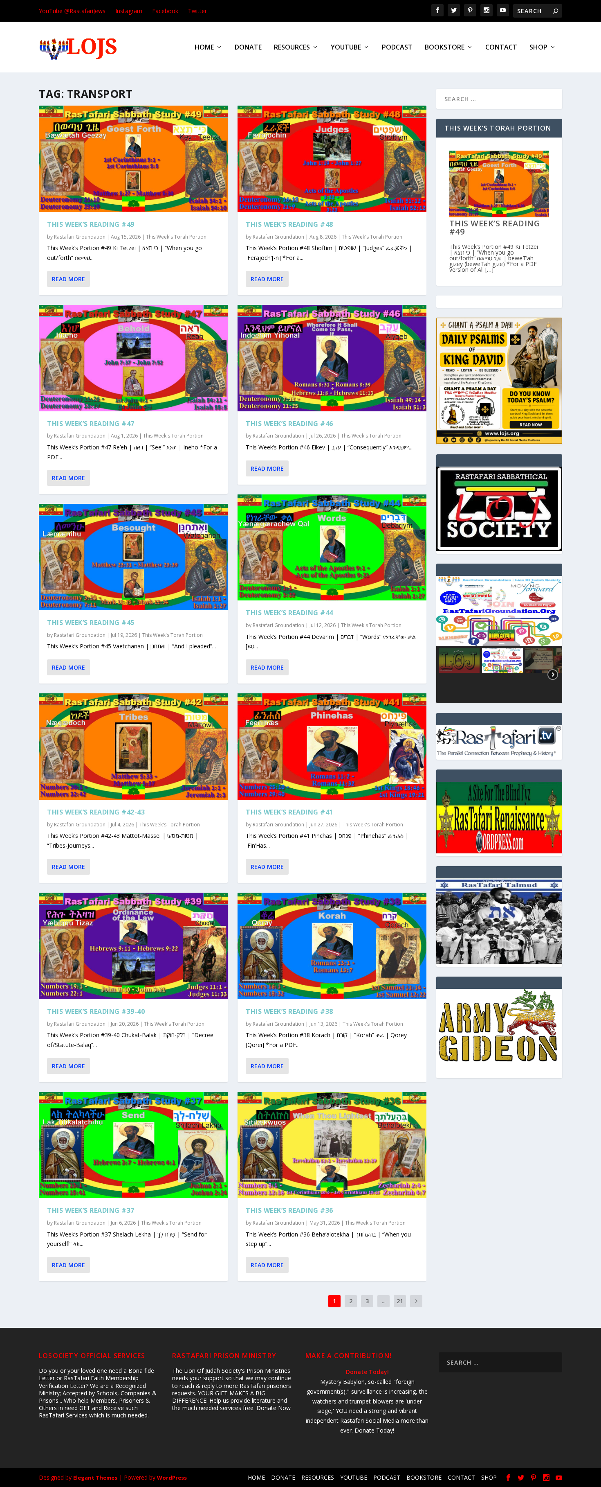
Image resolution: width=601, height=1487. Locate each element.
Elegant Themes (95, 1477)
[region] (499, 639)
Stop (503, 269)
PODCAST (397, 48)
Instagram (128, 11)
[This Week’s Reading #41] (332, 746)
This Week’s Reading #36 (289, 1210)
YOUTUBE (346, 48)
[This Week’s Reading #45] (133, 557)
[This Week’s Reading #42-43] (133, 746)
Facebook (165, 11)
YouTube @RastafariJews (72, 11)
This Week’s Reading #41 (289, 812)
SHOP (538, 48)
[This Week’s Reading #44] (332, 547)
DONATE (248, 48)
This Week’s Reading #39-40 (96, 1011)
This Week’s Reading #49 (91, 224)
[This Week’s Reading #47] (133, 358)
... (384, 1301)
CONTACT (501, 48)
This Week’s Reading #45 (91, 622)
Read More (68, 279)
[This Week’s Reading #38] (332, 946)
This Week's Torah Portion (176, 236)
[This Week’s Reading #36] (332, 1145)
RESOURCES (292, 48)
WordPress (172, 1477)
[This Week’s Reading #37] (133, 1145)
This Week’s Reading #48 (289, 224)
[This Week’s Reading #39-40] (133, 946)
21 (400, 1301)
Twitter (197, 11)
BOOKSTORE (444, 48)
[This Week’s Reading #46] (332, 358)
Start (496, 269)
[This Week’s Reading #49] (133, 159)
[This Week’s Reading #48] (332, 159)
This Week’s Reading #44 (289, 612)
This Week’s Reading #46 (289, 423)
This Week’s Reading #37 (91, 1210)
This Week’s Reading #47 (91, 423)
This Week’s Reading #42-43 (96, 812)
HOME (204, 48)
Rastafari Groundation (79, 236)
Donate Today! (367, 1372)
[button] (499, 611)
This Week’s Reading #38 (289, 1011)
